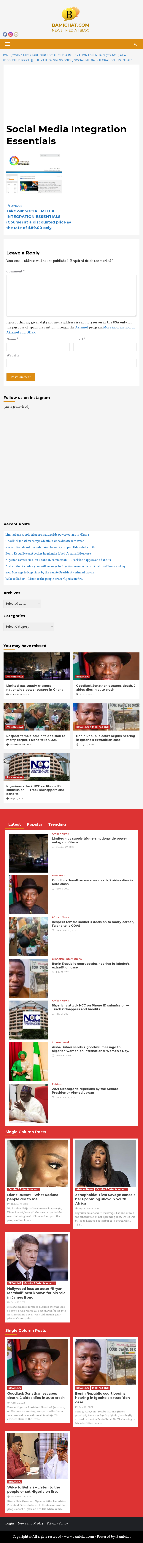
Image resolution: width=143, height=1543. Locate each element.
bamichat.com (70, 25)
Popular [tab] (34, 824)
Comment (15, 271)
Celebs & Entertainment (23, 1189)
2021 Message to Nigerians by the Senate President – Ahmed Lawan (49, 573)
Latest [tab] (14, 824)
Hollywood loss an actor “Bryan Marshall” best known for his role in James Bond (36, 1293)
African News (15, 676)
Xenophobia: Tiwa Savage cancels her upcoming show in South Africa (105, 1199)
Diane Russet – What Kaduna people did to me (32, 1197)
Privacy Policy (57, 1523)
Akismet (81, 327)
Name (12, 339)
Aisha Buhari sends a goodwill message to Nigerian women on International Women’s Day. (65, 566)
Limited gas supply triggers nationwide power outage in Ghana (47, 535)
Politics (56, 1084)
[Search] (135, 44)
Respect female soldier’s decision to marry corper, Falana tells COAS (50, 547)
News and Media (30, 1523)
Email (79, 339)
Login (9, 1523)
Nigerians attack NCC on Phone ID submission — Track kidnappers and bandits (58, 560)
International (100, 727)
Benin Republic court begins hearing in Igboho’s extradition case (48, 554)
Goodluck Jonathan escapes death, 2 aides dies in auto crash (44, 541)
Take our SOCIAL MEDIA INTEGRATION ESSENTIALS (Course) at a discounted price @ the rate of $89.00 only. (38, 216)
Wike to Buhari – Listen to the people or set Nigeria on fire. (44, 579)
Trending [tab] (57, 824)
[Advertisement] (71, 95)
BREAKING (82, 676)
